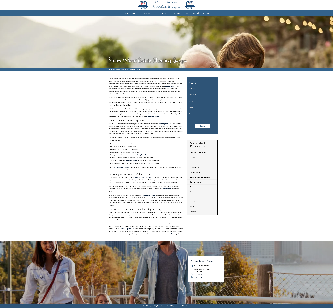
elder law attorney (153, 116)
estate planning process (121, 167)
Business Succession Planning (200, 177)
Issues (192, 162)
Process (192, 157)
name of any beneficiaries (141, 155)
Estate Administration (197, 187)
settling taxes (164, 124)
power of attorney (131, 160)
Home (127, 13)
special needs (170, 86)
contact (169, 234)
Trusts (192, 207)
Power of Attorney (196, 197)
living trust (167, 189)
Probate (192, 202)
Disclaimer (186, 306)
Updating (193, 212)
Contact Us (187, 13)
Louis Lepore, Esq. (128, 229)
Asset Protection (195, 172)
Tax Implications (195, 192)
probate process (149, 195)
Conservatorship (195, 182)
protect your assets (116, 170)
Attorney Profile (148, 13)
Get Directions (198, 271)
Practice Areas (163, 13)
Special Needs (194, 167)
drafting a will (140, 177)
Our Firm (135, 13)
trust (149, 177)
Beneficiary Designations (198, 152)
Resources (176, 13)
